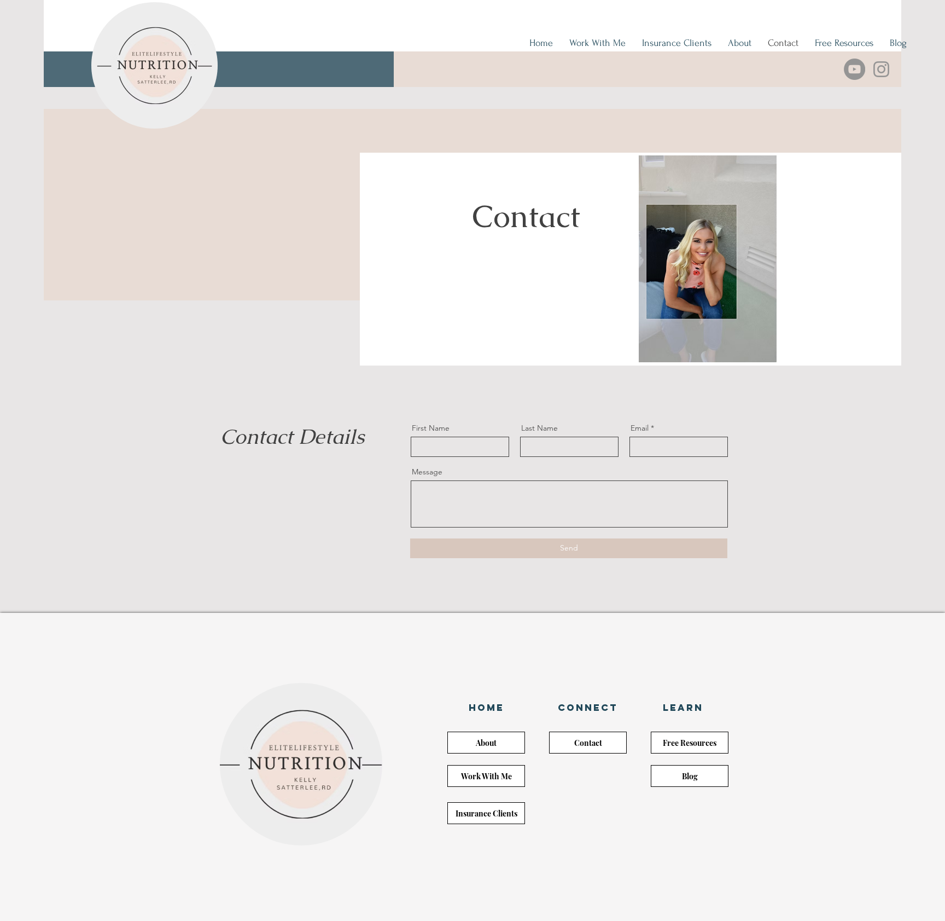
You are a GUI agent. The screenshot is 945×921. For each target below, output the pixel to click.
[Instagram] (881, 69)
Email (640, 428)
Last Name (539, 428)
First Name (431, 428)
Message (427, 472)
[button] (486, 708)
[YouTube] (854, 69)
